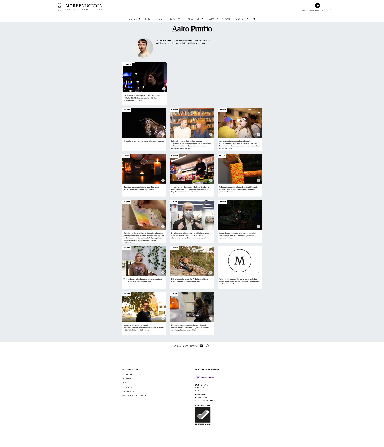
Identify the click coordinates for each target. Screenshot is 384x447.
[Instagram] (207, 345)
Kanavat (127, 378)
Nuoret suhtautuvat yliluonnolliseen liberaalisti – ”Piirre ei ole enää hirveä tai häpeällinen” (142, 188)
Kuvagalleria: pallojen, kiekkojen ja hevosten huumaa (144, 141)
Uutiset (126, 110)
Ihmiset (127, 64)
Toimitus (127, 374)
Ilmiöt (126, 156)
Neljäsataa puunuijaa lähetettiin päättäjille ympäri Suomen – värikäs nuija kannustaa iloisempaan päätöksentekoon (238, 189)
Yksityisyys (128, 391)
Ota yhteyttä (129, 387)
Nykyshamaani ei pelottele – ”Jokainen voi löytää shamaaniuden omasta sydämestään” (189, 280)
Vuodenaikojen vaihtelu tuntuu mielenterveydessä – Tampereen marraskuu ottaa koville (143, 280)
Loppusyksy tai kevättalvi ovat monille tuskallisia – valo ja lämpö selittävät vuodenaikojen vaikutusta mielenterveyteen (238, 235)
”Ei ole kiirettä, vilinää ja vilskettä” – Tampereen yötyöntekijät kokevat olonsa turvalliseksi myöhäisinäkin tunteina (142, 98)
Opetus (126, 383)
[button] (254, 18)
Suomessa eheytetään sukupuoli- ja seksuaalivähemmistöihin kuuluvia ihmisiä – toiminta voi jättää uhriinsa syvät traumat (144, 327)
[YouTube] (201, 345)
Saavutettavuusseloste (134, 395)
